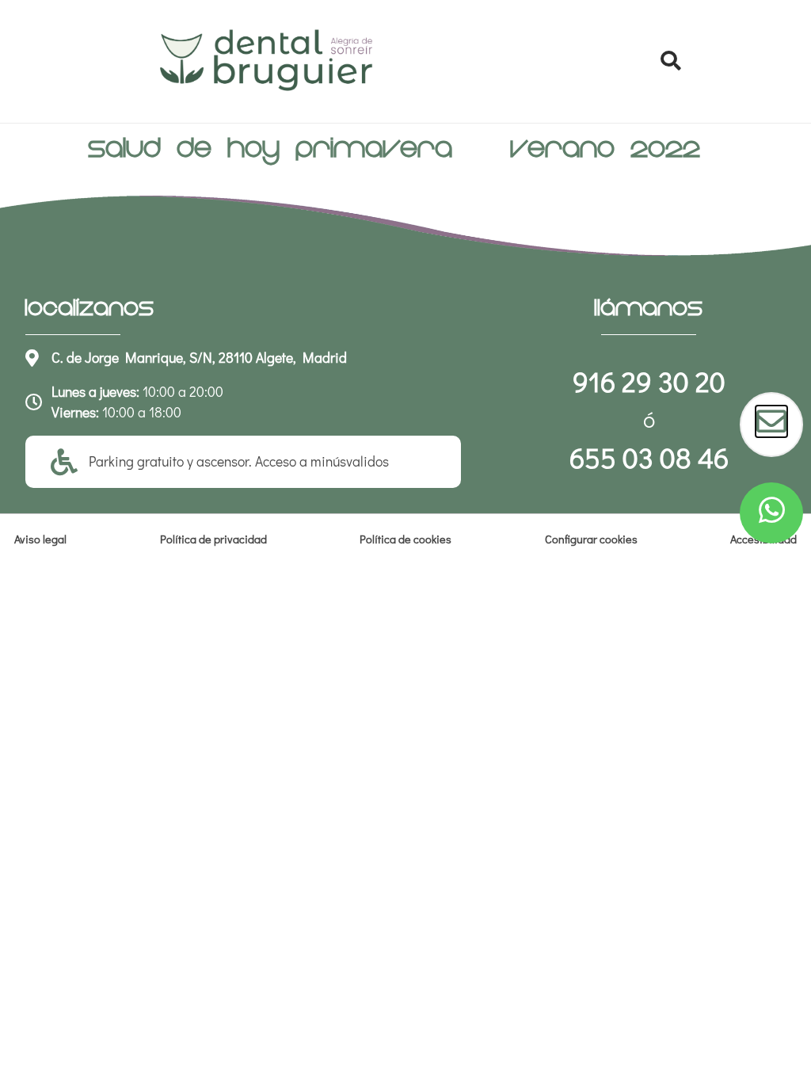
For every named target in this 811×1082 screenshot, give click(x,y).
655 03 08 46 (649, 457)
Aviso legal (40, 539)
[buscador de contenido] (670, 61)
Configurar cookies (591, 539)
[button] (670, 61)
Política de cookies (405, 539)
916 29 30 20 (649, 381)
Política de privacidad (213, 539)
